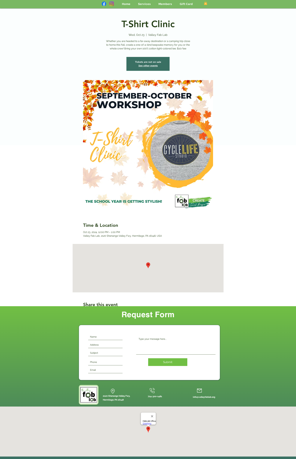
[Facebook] (104, 4)
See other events (148, 65)
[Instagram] (112, 4)
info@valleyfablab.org (204, 397)
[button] (144, 4)
